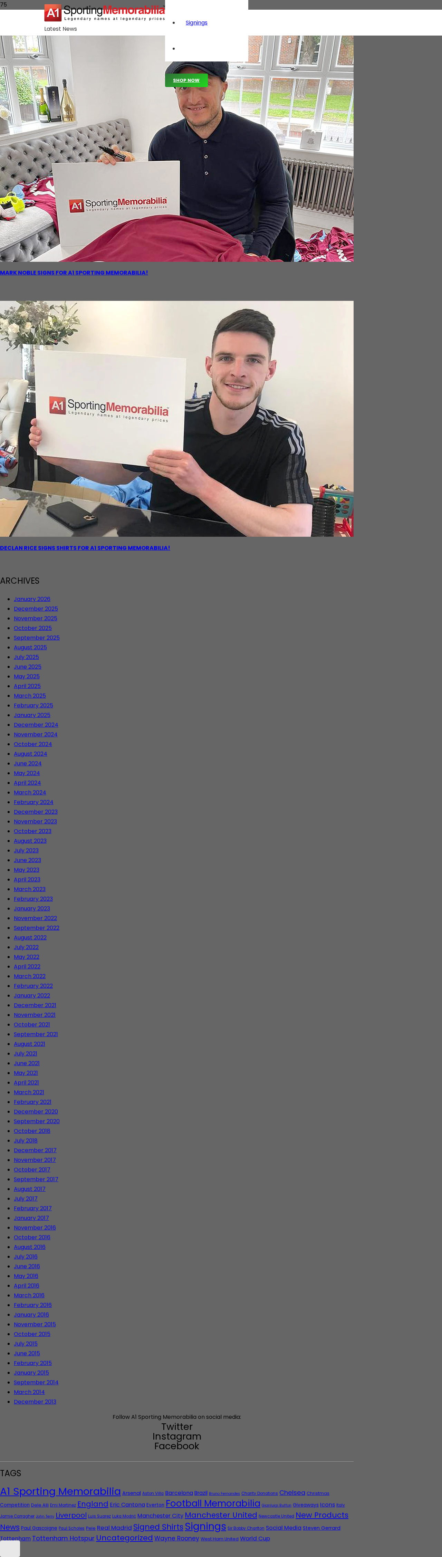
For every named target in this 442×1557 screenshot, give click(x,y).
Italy (340, 1505)
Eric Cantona (127, 1505)
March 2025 (30, 696)
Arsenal (131, 1493)
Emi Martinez (63, 1505)
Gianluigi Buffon (276, 1505)
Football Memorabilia (213, 1503)
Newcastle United (276, 1516)
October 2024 (33, 744)
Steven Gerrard (321, 1528)
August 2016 (30, 1247)
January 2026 (32, 599)
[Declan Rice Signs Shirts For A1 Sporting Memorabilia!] (177, 535)
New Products (322, 1515)
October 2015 (32, 1334)
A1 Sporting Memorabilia (60, 1491)
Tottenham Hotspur (63, 1538)
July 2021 (25, 1054)
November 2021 (35, 1015)
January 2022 (32, 996)
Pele (91, 1528)
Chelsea (292, 1492)
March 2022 (30, 976)
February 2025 (33, 705)
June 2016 (27, 1266)
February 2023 (33, 899)
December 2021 (35, 1005)
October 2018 (32, 1131)
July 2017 (26, 1199)
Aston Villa (153, 1493)
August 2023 (30, 841)
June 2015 (27, 1353)
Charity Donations (259, 1493)
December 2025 (36, 609)
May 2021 (26, 1073)
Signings (205, 1526)
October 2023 (32, 831)
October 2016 (32, 1237)
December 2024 (36, 725)
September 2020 (37, 1121)
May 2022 (26, 957)
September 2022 (36, 928)
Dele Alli (40, 1505)
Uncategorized (124, 1537)
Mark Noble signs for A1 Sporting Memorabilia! (74, 273)
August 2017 (30, 1189)
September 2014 (36, 1382)
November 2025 (35, 618)
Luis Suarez (99, 1516)
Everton (155, 1505)
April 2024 (27, 783)
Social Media (283, 1528)
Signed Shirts (158, 1526)
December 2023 (36, 812)
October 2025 (33, 628)
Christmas (318, 1493)
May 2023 (26, 870)
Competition (15, 1505)
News (10, 1527)
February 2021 (32, 1102)
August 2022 (30, 938)
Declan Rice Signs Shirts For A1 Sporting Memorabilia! (85, 548)
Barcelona (179, 1493)
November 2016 (35, 1228)
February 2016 (33, 1305)
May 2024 (27, 773)
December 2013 (35, 1402)
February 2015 (33, 1363)
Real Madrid (114, 1527)
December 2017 (35, 1150)
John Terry (45, 1516)
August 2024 (30, 754)
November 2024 (36, 734)
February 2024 (34, 802)
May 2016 (26, 1276)
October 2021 (32, 1025)
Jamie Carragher (17, 1516)
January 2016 (31, 1315)
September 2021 (36, 1034)
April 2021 (26, 1083)
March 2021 (29, 1092)
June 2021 (27, 1063)
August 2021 (29, 1044)
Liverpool (71, 1515)
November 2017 (35, 1160)
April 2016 (26, 1286)
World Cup (255, 1538)
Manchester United (221, 1515)
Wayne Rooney (176, 1538)
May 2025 (27, 676)
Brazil (201, 1493)
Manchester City (160, 1516)
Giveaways (306, 1505)
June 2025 (27, 667)
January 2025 (32, 715)
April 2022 (27, 967)
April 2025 (27, 686)
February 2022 (33, 986)
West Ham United (220, 1539)
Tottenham (15, 1538)
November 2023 (35, 821)
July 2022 (26, 947)
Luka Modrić (124, 1516)
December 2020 (36, 1112)
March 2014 (29, 1392)
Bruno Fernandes (224, 1493)
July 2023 (26, 850)
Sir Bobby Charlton (246, 1528)
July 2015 (26, 1344)
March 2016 (29, 1295)
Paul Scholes (72, 1528)
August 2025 (30, 647)
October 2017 (32, 1170)
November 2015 (35, 1324)
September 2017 (36, 1179)
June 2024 (28, 763)
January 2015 (31, 1373)
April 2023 (27, 879)
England (92, 1504)
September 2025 (37, 638)
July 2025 (26, 657)
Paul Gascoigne (39, 1528)
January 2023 (32, 909)
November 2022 (35, 918)
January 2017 (31, 1218)
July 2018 (26, 1141)
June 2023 (27, 860)
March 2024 (30, 792)
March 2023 (30, 889)
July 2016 (26, 1257)
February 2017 (33, 1208)
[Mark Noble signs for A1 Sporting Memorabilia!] (177, 260)
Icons (327, 1505)
